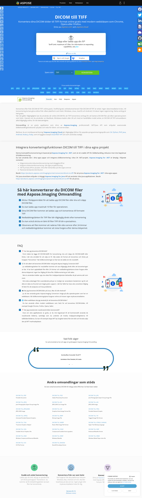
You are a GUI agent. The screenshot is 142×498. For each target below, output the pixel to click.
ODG (60, 92)
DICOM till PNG (94, 409)
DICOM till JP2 (57, 402)
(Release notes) (71, 493)
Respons (67, 99)
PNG (70, 88)
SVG (120, 88)
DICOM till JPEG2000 (23, 409)
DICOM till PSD (57, 395)
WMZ (107, 88)
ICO (89, 92)
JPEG (18, 88)
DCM (42, 92)
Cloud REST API (56, 134)
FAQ (60, 99)
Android (19, 134)
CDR (77, 92)
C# (111, 132)
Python (115, 132)
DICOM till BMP (57, 416)
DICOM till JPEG (21, 402)
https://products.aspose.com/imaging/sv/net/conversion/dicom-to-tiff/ (47, 173)
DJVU (48, 92)
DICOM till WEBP (58, 422)
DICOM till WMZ (94, 436)
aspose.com (66, 27)
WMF (100, 88)
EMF (88, 88)
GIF (65, 88)
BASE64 (96, 92)
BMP (43, 88)
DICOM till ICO (21, 443)
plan (77, 47)
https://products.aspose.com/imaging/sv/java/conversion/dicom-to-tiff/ (42, 179)
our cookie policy (126, 482)
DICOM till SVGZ (57, 429)
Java (124, 132)
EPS (72, 92)
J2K (28, 88)
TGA (83, 88)
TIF (60, 88)
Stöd (70, 3)
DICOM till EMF (94, 429)
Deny (129, 490)
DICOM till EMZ (21, 436)
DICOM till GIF (57, 409)
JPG (12, 88)
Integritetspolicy (99, 61)
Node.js (25, 134)
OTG (66, 92)
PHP (120, 132)
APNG (77, 88)
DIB (49, 88)
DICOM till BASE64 (58, 443)
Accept (122, 486)
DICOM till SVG (21, 429)
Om (87, 3)
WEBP (114, 88)
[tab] (69, 364)
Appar (74, 99)
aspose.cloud (82, 27)
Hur (55, 99)
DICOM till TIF (93, 416)
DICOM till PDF (21, 395)
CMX (83, 92)
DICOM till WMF (57, 436)
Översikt (49, 99)
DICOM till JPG (94, 395)
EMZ (94, 88)
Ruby (31, 134)
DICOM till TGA (21, 422)
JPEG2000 (35, 88)
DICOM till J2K (93, 402)
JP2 (23, 88)
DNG (54, 92)
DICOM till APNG (21, 416)
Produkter (63, 3)
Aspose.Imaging (103, 478)
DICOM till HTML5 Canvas (97, 422)
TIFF (57, 72)
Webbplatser (79, 3)
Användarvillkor (86, 61)
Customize (115, 490)
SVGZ (126, 88)
